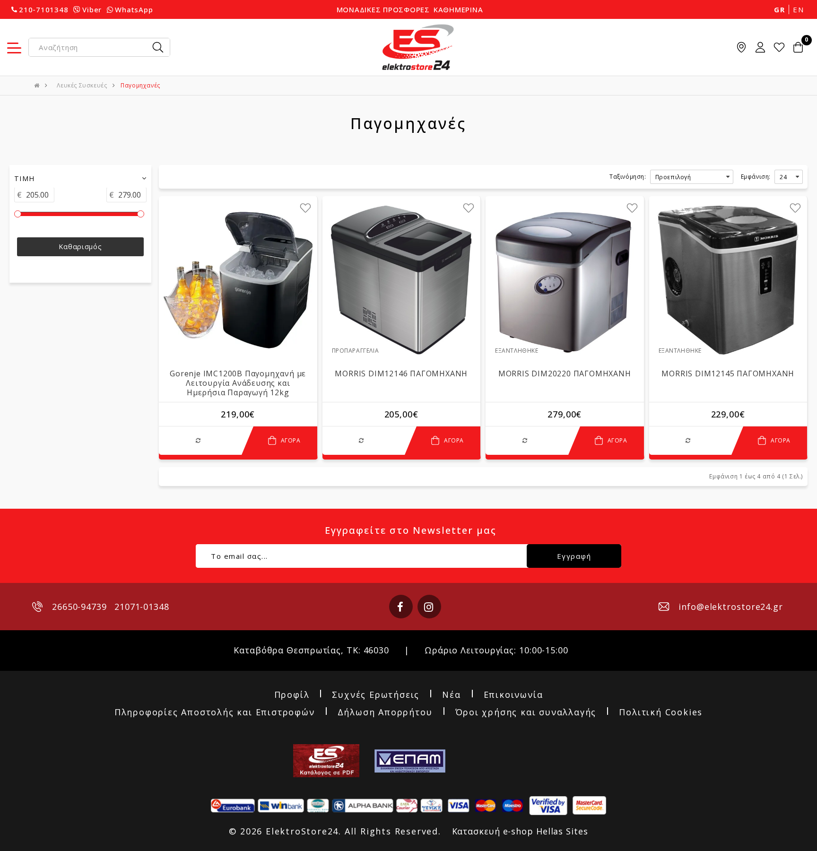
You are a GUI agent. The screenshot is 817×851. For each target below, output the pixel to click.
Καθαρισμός (80, 247)
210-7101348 (43, 9)
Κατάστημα (741, 47)
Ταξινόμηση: (627, 177)
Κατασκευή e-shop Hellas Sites (520, 831)
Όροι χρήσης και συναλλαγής (526, 712)
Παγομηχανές (140, 85)
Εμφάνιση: (756, 177)
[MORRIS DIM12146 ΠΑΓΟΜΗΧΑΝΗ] (401, 280)
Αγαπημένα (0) (779, 47)
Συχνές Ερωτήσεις (375, 695)
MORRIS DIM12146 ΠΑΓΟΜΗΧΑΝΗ (401, 373)
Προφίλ (292, 695)
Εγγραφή (574, 556)
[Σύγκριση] (200, 440)
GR (779, 9)
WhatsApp (134, 9)
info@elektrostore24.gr (730, 606)
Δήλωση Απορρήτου (385, 712)
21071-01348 (141, 606)
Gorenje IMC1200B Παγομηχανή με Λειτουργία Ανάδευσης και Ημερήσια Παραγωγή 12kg (238, 383)
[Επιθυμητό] (305, 208)
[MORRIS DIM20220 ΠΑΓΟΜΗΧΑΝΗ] (565, 280)
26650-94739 (79, 606)
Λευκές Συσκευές (82, 85)
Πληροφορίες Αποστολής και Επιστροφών (214, 712)
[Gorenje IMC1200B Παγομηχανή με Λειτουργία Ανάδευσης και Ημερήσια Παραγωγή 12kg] (238, 280)
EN (798, 9)
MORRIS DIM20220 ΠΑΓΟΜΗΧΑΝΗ (564, 373)
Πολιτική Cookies (661, 712)
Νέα (451, 695)
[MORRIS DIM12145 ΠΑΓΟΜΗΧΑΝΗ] (728, 280)
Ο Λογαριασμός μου (760, 47)
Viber (92, 9)
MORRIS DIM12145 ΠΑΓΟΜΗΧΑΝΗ (727, 373)
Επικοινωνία (513, 695)
